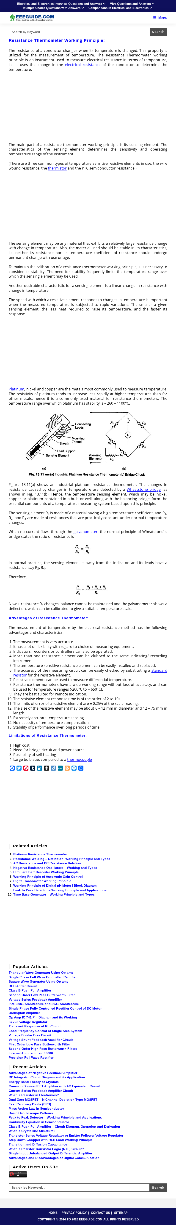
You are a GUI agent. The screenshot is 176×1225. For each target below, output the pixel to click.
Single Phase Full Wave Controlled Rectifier (43, 977)
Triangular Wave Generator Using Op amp (41, 972)
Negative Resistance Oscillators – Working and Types (55, 868)
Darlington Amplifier (24, 1013)
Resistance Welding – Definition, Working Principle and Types (61, 859)
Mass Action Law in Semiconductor (36, 1108)
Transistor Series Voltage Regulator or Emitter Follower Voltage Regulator (66, 1135)
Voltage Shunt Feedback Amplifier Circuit (41, 1040)
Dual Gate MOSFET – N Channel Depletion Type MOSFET (53, 1099)
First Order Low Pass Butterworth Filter (39, 1044)
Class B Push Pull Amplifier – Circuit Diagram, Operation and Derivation (64, 1126)
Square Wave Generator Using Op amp (39, 981)
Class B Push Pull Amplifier (30, 990)
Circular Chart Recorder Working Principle (46, 872)
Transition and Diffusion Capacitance (38, 1144)
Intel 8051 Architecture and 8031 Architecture (44, 1004)
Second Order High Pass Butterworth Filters (43, 1048)
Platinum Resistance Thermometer (40, 854)
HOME (53, 1212)
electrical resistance (83, 64)
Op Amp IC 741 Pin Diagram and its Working (43, 1017)
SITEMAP (121, 1212)
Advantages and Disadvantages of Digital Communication (54, 1158)
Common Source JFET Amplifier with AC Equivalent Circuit (54, 1086)
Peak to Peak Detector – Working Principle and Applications (60, 890)
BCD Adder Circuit (23, 986)
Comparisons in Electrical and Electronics (118, 8)
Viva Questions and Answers (130, 3)
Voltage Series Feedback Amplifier (35, 999)
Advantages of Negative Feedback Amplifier (43, 1073)
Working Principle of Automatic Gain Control (48, 876)
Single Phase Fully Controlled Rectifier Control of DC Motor (55, 1008)
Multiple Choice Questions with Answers (51, 8)
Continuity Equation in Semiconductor (39, 1122)
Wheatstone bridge (144, 489)
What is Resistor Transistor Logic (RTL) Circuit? (46, 1149)
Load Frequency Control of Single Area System (45, 1031)
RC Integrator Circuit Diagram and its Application (47, 1077)
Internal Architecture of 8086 (31, 1053)
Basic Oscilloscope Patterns (31, 1113)
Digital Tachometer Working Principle (42, 881)
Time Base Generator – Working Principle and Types (54, 894)
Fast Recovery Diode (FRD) (30, 1104)
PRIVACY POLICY (74, 1212)
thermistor (57, 168)
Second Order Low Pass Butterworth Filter (42, 995)
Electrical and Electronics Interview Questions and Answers (59, 3)
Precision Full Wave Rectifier (31, 1057)
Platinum (16, 389)
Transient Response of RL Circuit (35, 1026)
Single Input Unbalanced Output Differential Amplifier (50, 1153)
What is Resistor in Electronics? (34, 1095)
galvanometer (86, 531)
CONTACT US (100, 1212)
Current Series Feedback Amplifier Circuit (41, 1090)
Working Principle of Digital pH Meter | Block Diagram (54, 885)
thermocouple (79, 759)
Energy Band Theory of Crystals (34, 1082)
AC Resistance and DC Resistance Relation (47, 863)
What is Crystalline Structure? (32, 1131)
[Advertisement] (88, 109)
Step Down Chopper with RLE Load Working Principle (51, 1140)
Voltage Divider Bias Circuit (30, 1035)
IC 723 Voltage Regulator (28, 1022)
